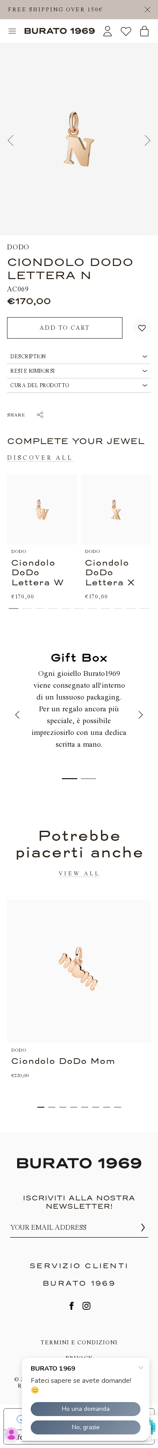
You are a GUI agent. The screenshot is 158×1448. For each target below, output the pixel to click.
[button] (142, 328)
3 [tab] (62, 1107)
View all (79, 873)
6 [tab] (95, 1107)
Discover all (40, 458)
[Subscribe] (143, 1227)
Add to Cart (65, 327)
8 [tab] (117, 1107)
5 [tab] (84, 1107)
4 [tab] (73, 1107)
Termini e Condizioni (79, 1342)
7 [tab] (106, 1107)
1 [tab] (40, 1107)
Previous (10, 140)
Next (147, 140)
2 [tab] (51, 1107)
